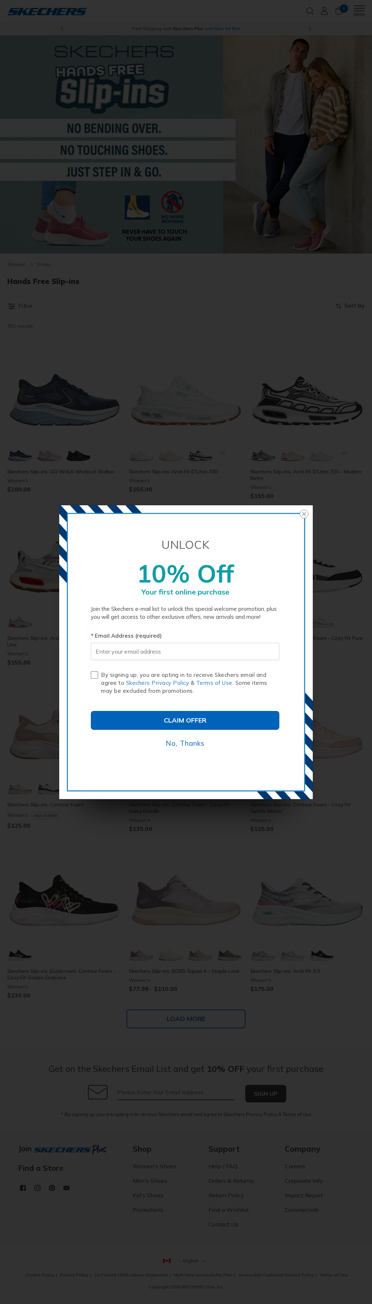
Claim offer (185, 720)
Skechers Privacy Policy (157, 682)
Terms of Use (214, 682)
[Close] (304, 514)
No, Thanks (185, 743)
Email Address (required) (128, 635)
